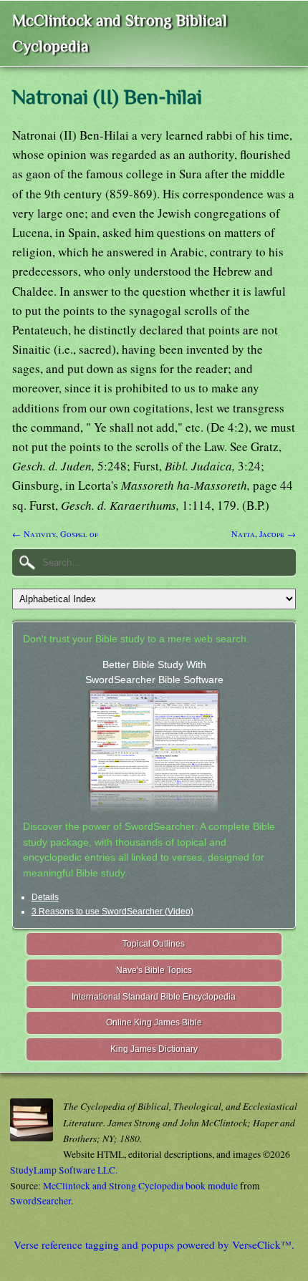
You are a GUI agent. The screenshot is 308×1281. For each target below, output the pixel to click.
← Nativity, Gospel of (55, 533)
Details (45, 897)
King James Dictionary (154, 1049)
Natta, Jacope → (263, 533)
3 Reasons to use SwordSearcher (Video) (112, 912)
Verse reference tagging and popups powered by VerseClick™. (154, 1244)
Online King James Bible (154, 1022)
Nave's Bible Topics (154, 970)
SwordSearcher (40, 1200)
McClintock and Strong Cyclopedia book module (140, 1185)
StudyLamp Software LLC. (63, 1170)
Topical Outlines (153, 944)
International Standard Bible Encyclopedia (154, 997)
